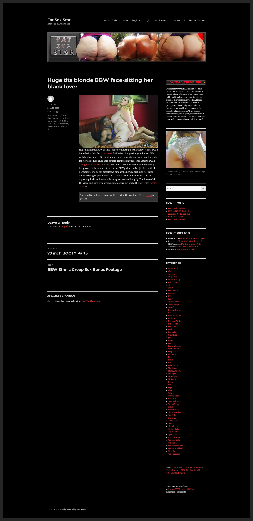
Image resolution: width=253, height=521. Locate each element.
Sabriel (171, 393)
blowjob (55, 115)
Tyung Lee (172, 434)
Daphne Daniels (174, 310)
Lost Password (161, 20)
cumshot (63, 115)
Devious (171, 318)
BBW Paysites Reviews (175, 473)
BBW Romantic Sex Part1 (190, 244)
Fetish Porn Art (172, 470)
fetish (61, 121)
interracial (64, 124)
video (49, 129)
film (66, 121)
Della (170, 313)
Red (169, 385)
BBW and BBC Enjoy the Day (179, 211)
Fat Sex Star (58, 20)
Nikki (170, 382)
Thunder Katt (173, 426)
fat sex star (106, 153)
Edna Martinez (174, 324)
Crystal (171, 307)
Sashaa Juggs (53, 112)
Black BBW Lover (180, 467)
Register (136, 20)
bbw (49, 115)
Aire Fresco (173, 268)
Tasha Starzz (173, 421)
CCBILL (189, 489)
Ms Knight (172, 376)
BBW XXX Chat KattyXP (190, 470)
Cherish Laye (173, 304)
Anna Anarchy (174, 279)
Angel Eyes (172, 277)
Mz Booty (172, 379)
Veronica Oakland (175, 448)
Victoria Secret (174, 454)
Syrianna (172, 418)
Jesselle (171, 338)
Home (124, 20)
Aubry (170, 288)
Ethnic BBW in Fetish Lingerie (192, 238)
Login (147, 20)
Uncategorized (174, 437)
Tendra (171, 423)
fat (48, 121)
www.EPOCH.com (177, 489)
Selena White (173, 410)
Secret (170, 407)
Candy (170, 299)
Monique (172, 374)
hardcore (51, 124)
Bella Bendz (173, 291)
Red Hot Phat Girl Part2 (178, 208)
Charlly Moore (174, 302)
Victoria (171, 451)
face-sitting (63, 118)
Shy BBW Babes (174, 412)
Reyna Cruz (172, 387)
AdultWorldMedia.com (91, 301)
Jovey (170, 340)
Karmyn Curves (174, 346)
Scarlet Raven (173, 404)
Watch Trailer (111, 20)
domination (52, 118)
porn (60, 126)
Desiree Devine (174, 315)
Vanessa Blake (174, 440)
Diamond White (174, 321)
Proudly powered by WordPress (73, 509)
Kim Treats (172, 354)
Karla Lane (172, 343)
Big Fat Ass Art (195, 467)
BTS (170, 296)
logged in (66, 226)
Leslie (170, 360)
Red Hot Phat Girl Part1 (177, 219)
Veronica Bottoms (175, 446)
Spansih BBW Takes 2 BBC (179, 214)
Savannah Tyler (174, 401)
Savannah (172, 399)
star (67, 126)
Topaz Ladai (173, 432)
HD (57, 124)
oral (55, 126)
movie (50, 126)
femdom (54, 121)
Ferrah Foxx (173, 332)
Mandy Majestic (174, 371)
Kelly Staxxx (173, 351)
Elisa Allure (172, 327)
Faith (170, 329)
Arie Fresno (173, 282)
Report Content (197, 20)
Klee (170, 357)
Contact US (179, 20)
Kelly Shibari (173, 349)
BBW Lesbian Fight (176, 217)
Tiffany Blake (173, 429)
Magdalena (172, 368)
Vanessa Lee (173, 443)
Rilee (170, 390)
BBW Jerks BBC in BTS (187, 249)
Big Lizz (171, 293)
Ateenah (171, 285)
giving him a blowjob (90, 164)
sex (63, 126)
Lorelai (171, 363)
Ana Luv (171, 274)
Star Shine (172, 415)
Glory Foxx (172, 335)
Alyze (170, 271)
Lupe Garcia (173, 365)
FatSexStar (52, 104)
